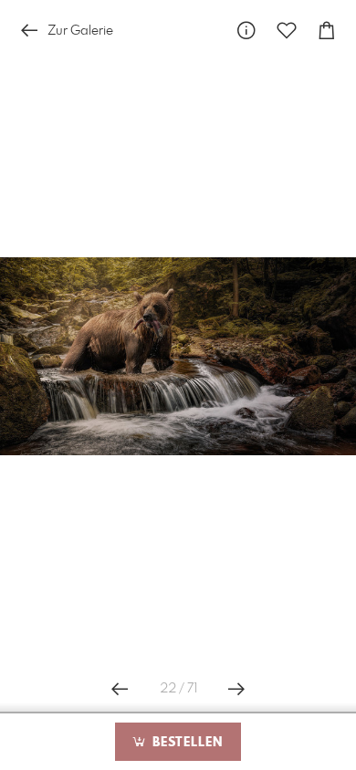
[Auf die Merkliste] (287, 30)
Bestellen (185, 742)
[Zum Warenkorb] (327, 30)
